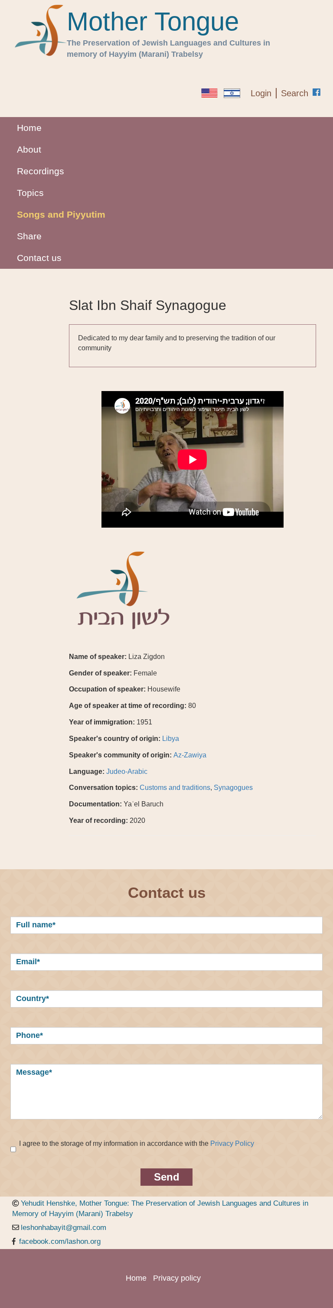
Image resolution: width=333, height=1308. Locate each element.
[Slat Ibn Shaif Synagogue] (209, 93)
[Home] (41, 30)
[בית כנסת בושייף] (232, 93)
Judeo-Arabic (126, 771)
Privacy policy (177, 1278)
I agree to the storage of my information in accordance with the (136, 1143)
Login (261, 93)
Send (167, 1177)
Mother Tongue (153, 22)
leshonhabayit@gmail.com (63, 1227)
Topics (30, 193)
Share (29, 236)
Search (294, 93)
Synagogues (233, 787)
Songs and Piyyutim (61, 214)
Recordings (40, 171)
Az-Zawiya (189, 755)
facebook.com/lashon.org (60, 1241)
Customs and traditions (175, 787)
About (29, 149)
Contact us (39, 258)
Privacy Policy (232, 1143)
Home (29, 128)
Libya (170, 738)
